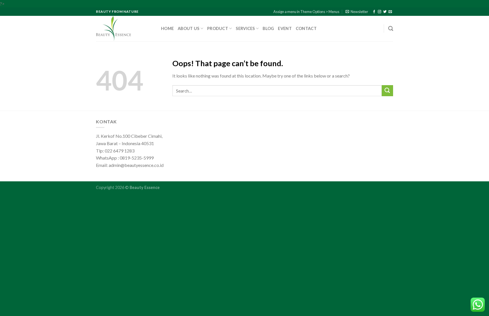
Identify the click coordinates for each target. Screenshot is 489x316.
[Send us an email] (390, 12)
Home (167, 28)
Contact (306, 28)
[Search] (390, 29)
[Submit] (387, 90)
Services (245, 28)
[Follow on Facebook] (374, 12)
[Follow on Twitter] (385, 12)
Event (284, 28)
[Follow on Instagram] (379, 12)
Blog (268, 28)
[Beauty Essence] (124, 28)
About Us (188, 28)
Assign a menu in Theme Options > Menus (306, 11)
